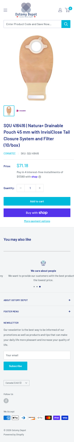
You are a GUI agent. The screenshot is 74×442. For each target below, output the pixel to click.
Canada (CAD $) (13, 382)
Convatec (10, 153)
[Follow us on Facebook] (6, 400)
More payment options (37, 221)
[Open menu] (5, 10)
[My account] (60, 10)
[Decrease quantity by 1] (20, 188)
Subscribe (15, 366)
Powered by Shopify (14, 434)
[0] (67, 10)
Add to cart (37, 201)
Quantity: (9, 188)
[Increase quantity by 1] (39, 188)
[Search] (65, 24)
